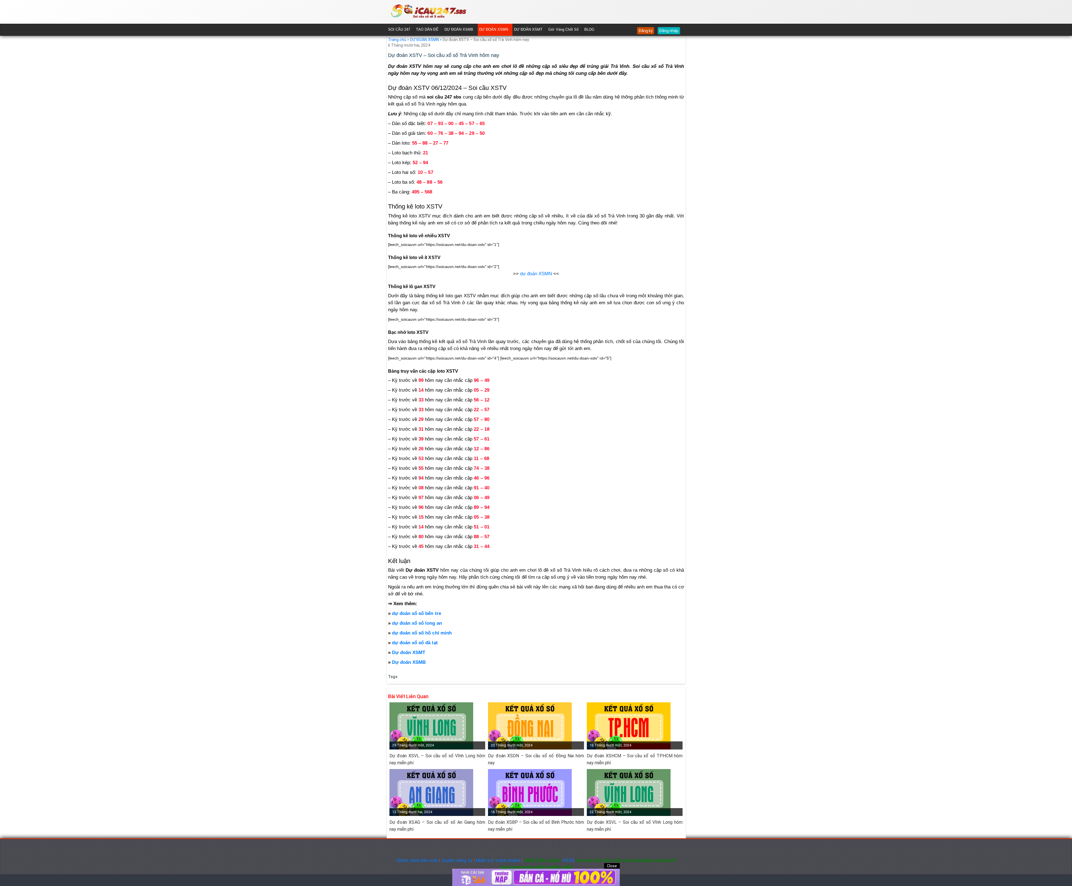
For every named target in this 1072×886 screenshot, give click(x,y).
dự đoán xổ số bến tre (416, 613)
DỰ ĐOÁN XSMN (493, 29)
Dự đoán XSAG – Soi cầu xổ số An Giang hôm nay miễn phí (437, 826)
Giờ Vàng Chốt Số (563, 29)
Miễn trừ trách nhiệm (498, 860)
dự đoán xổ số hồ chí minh (421, 633)
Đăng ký (645, 30)
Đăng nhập (668, 30)
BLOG (589, 29)
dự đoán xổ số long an (417, 623)
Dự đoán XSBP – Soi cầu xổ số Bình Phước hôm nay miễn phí (536, 826)
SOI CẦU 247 (399, 29)
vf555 (568, 860)
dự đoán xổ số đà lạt (414, 642)
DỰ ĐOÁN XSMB (458, 29)
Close (612, 866)
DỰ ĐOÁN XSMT (528, 29)
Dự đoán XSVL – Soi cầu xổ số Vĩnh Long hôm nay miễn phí (437, 759)
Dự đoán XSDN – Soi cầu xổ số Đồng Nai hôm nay (536, 759)
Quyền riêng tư (457, 860)
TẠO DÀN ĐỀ (427, 29)
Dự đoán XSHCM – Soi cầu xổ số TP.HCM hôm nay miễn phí (635, 759)
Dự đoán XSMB (409, 662)
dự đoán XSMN (536, 273)
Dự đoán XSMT (408, 652)
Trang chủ (397, 39)
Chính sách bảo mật (417, 860)
